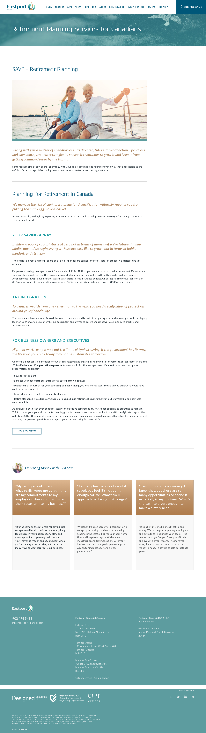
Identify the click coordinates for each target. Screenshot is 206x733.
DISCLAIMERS (20, 729)
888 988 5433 (193, 6)
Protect (59, 7)
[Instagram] (192, 697)
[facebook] (171, 697)
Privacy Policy (186, 690)
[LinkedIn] (185, 697)
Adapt (78, 7)
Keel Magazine (116, 7)
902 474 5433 (22, 618)
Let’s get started (27, 431)
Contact (163, 7)
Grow (49, 7)
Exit (94, 7)
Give (87, 7)
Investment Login (136, 7)
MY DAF (151, 7)
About (102, 7)
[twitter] (178, 697)
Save (69, 7)
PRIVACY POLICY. (70, 716)
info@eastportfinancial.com (27, 622)
